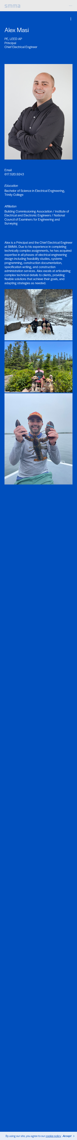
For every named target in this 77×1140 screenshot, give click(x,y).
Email (8, 170)
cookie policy (53, 1136)
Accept (67, 1136)
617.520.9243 (14, 174)
